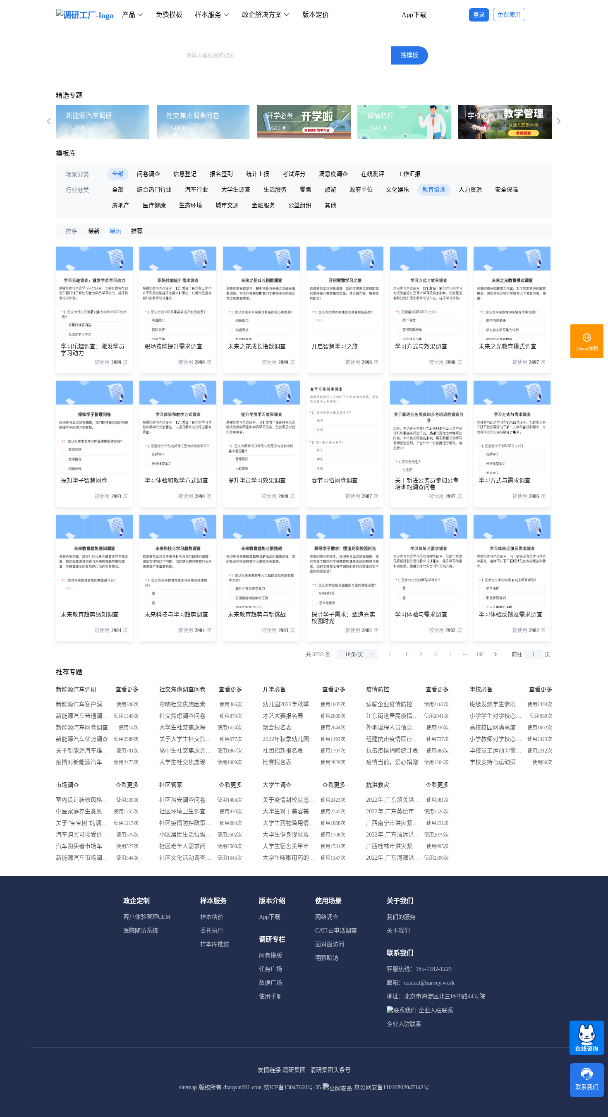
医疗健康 (154, 205)
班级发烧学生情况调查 (496, 704)
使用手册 (270, 996)
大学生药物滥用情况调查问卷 (289, 823)
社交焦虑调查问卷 (182, 716)
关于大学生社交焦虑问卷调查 (186, 739)
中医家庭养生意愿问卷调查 (83, 811)
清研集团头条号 (330, 1070)
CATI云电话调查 (336, 931)
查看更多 (127, 689)
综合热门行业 (154, 190)
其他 (330, 205)
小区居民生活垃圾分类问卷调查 (186, 835)
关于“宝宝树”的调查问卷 (83, 823)
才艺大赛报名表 (283, 716)
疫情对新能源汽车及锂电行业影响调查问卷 (83, 762)
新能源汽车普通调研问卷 (83, 716)
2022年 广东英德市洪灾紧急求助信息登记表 (393, 811)
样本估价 (211, 917)
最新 (94, 231)
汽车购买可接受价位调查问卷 (83, 835)
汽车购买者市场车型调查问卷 (83, 846)
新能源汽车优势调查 (82, 739)
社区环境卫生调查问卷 (186, 811)
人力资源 (470, 190)
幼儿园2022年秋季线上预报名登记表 (289, 704)
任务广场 (270, 969)
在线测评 (372, 174)
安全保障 (506, 190)
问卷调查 (148, 174)
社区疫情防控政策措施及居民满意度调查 (186, 823)
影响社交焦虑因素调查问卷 (186, 704)
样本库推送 (214, 944)
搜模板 (409, 55)
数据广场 (270, 983)
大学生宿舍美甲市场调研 (289, 846)
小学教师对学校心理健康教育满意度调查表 (496, 739)
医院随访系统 (140, 931)
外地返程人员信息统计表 (393, 727)
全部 (118, 174)
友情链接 (269, 1070)
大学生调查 (235, 190)
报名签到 (221, 174)
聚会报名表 (277, 727)
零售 (305, 190)
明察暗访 (326, 958)
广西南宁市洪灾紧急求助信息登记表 (393, 823)
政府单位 (361, 190)
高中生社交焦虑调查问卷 (186, 751)
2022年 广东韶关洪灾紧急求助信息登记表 (393, 800)
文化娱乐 (397, 190)
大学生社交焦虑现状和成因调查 (186, 762)
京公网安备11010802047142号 (390, 1087)
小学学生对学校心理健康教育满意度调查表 (496, 716)
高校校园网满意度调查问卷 (496, 727)
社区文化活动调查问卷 (186, 858)
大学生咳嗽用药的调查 (289, 858)
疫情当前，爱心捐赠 (392, 762)
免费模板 (169, 14)
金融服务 (263, 205)
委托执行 (211, 931)
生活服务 (275, 190)
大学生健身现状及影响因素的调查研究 (289, 835)
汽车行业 (196, 190)
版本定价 (315, 14)
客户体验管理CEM (146, 917)
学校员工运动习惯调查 (496, 751)
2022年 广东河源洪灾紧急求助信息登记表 (393, 858)
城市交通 (227, 205)
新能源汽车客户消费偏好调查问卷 (83, 704)
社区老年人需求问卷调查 (186, 846)
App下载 (414, 14)
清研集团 (294, 1070)
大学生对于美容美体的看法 (289, 811)
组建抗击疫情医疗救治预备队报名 (393, 739)
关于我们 (398, 931)
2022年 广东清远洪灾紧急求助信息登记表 (393, 835)
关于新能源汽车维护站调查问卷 (83, 751)
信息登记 (184, 174)
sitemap (188, 1087)
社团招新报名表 (283, 751)
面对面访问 (329, 944)
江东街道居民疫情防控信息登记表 (393, 716)
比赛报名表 (277, 762)
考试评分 (294, 174)
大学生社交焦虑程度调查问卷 (186, 727)
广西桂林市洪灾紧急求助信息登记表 (393, 846)
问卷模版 (270, 955)
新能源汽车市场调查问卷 (83, 858)
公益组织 (299, 205)
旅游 (330, 190)
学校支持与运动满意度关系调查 (496, 762)
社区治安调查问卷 (182, 800)
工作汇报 (409, 174)
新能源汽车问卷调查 (82, 727)
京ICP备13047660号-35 (292, 1087)
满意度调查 (333, 174)
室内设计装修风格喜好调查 (83, 800)
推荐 (137, 231)
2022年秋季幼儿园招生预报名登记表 (289, 739)
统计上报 (257, 174)
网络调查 (326, 917)
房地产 (120, 205)
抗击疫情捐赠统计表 (392, 751)
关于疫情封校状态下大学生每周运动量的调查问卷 (289, 800)
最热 (115, 231)
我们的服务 (401, 917)
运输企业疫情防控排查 (393, 704)
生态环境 (190, 205)
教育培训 (433, 190)
